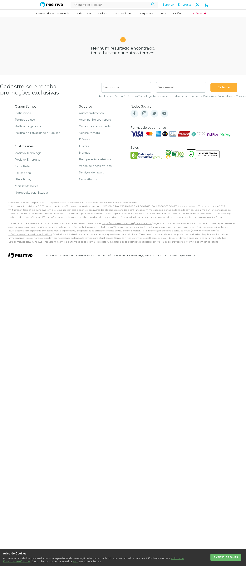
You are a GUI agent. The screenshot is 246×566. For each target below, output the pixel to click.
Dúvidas (84, 139)
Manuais (84, 152)
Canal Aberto (88, 179)
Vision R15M (84, 13)
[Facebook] (134, 113)
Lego (163, 13)
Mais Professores (26, 186)
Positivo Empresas (27, 159)
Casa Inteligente (123, 13)
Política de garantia (28, 126)
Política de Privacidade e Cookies (224, 96)
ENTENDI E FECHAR (226, 557)
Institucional (23, 113)
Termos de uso (25, 119)
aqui (75, 561)
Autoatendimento (91, 113)
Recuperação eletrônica (95, 159)
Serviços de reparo (91, 172)
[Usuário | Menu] (197, 5)
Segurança (146, 13)
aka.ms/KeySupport (30, 217)
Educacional (23, 173)
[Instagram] (144, 113)
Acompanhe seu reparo (95, 119)
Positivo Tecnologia (28, 153)
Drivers (84, 146)
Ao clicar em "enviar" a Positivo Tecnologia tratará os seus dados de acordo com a (172, 96)
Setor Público (24, 166)
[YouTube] (164, 113)
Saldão (177, 13)
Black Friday (23, 179)
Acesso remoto (89, 133)
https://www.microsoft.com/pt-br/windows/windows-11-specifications (164, 237)
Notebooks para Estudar (31, 192)
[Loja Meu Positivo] (51, 4)
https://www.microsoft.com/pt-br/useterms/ (127, 223)
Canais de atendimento (95, 126)
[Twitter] (154, 113)
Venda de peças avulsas (95, 166)
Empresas (184, 4)
